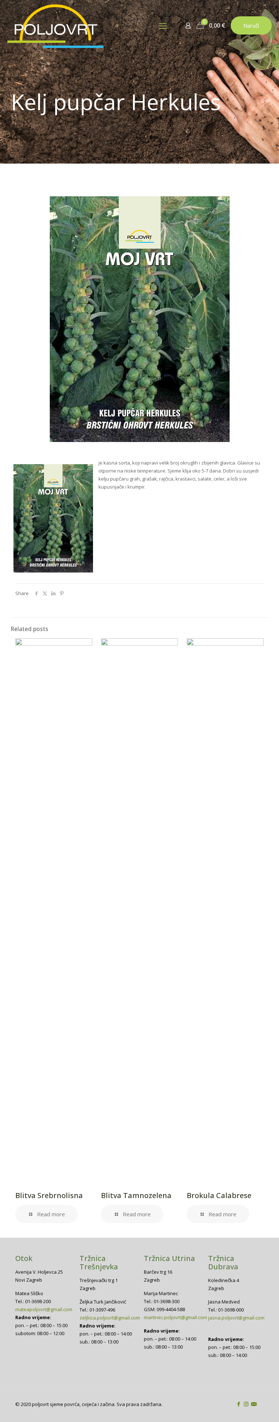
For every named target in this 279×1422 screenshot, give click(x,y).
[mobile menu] (163, 25)
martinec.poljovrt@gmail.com (175, 1317)
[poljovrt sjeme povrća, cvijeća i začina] (55, 25)
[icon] (253, 1403)
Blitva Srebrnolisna (49, 1195)
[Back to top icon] (244, 1407)
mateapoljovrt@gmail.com (43, 1309)
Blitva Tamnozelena (136, 1195)
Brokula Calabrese (219, 1195)
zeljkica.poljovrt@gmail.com (110, 1317)
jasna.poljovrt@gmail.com (236, 1317)
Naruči (251, 25)
